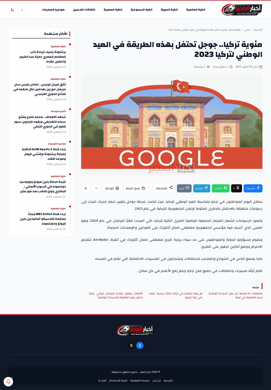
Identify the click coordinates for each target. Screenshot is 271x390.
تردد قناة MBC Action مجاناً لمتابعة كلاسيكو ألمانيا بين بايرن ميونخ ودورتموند (43, 219)
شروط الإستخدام (118, 380)
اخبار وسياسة (58, 111)
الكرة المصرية (113, 9)
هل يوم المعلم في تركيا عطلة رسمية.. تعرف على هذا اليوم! (176, 295)
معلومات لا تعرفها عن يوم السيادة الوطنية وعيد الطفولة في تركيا (235, 295)
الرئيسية (258, 30)
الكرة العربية (169, 9)
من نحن (157, 380)
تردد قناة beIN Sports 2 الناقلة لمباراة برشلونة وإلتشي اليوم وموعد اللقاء (44, 154)
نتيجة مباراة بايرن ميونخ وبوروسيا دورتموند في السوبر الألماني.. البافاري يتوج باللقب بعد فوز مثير (43, 186)
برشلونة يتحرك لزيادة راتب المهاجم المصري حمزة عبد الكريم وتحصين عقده (42, 57)
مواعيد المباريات (53, 9)
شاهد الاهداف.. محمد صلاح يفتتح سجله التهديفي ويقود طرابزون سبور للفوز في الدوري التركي (40, 122)
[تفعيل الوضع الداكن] (12, 10)
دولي (247, 30)
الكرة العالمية (195, 9)
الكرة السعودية (141, 9)
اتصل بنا (102, 380)
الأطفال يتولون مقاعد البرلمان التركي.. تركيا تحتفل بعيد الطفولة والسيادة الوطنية (116, 295)
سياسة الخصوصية (140, 380)
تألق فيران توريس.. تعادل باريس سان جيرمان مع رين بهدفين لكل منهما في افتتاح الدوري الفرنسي (39, 89)
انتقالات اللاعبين (84, 9)
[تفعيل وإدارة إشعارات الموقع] (8, 381)
